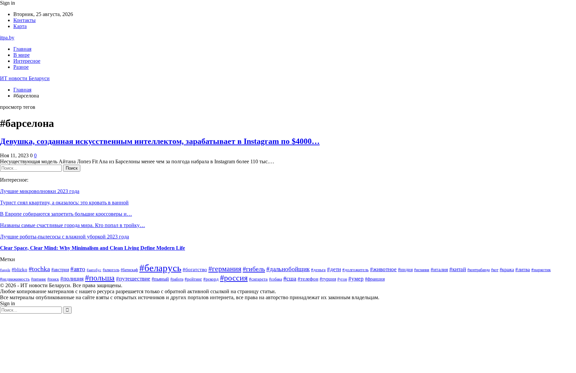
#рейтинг (193, 279)
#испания (421, 269)
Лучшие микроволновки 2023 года (39, 191)
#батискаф (129, 270)
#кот (494, 269)
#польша (100, 277)
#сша (289, 278)
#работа (176, 279)
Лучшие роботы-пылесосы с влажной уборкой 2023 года (64, 236)
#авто (77, 268)
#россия (234, 277)
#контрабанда (478, 269)
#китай (457, 269)
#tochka (39, 268)
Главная (22, 49)
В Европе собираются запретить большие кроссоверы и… (66, 214)
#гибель (254, 268)
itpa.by (7, 37)
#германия (224, 269)
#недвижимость (15, 279)
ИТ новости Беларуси (25, 78)
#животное (383, 269)
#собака (275, 279)
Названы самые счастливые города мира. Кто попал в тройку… (72, 225)
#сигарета (258, 279)
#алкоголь (111, 269)
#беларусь (160, 267)
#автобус (94, 270)
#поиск (53, 279)
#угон (342, 279)
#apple (5, 270)
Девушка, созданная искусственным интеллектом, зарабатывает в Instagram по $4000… (160, 141)
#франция (375, 279)
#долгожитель (355, 269)
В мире (21, 55)
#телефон (308, 279)
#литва (522, 269)
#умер (356, 278)
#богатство (195, 269)
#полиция (72, 278)
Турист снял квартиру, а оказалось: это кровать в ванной (64, 202)
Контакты (24, 20)
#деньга (318, 269)
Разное (21, 67)
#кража (507, 269)
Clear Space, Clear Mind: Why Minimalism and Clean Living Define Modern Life (92, 248)
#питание (38, 279)
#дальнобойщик (288, 268)
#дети (334, 269)
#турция (328, 279)
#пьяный (160, 279)
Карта (20, 26)
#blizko (19, 269)
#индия (405, 269)
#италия (439, 269)
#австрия (60, 269)
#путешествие (133, 278)
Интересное (26, 61)
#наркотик (541, 269)
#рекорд (211, 279)
